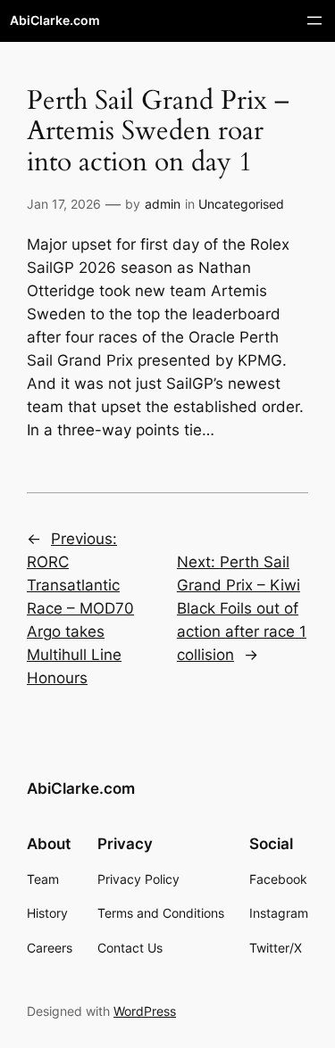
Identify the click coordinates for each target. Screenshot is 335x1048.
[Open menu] (314, 20)
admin (162, 203)
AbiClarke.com (55, 20)
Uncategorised (241, 203)
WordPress (144, 1011)
